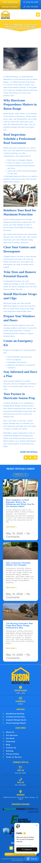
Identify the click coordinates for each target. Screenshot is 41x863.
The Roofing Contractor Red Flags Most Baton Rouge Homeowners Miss (19, 626)
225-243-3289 (20, 773)
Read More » (11, 527)
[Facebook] (11, 848)
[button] (38, 15)
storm (23, 182)
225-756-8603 (20, 785)
